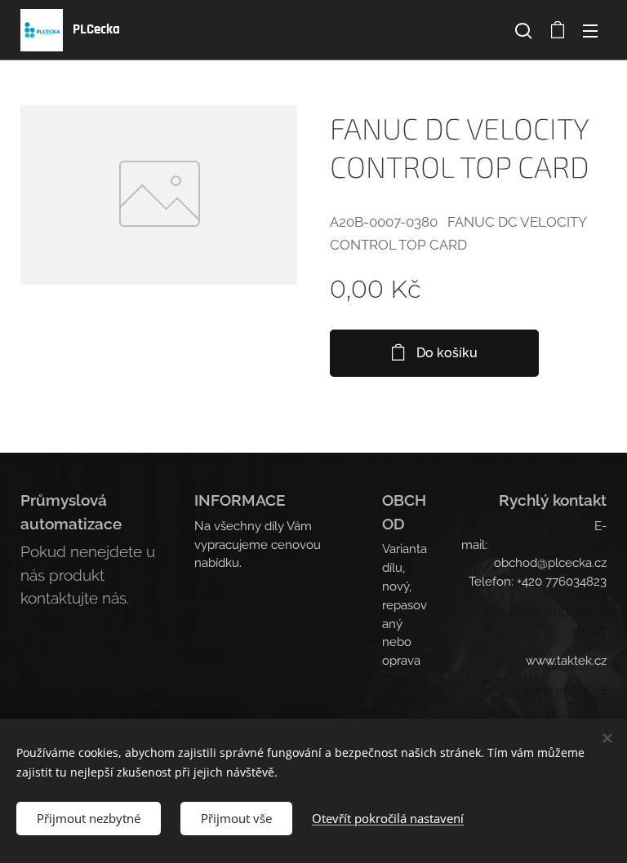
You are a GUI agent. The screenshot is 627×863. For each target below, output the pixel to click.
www (537, 690)
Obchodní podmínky (251, 615)
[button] (523, 30)
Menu (590, 30)
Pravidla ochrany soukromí (268, 633)
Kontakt (404, 698)
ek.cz (591, 690)
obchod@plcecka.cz (547, 545)
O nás (398, 679)
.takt (564, 691)
